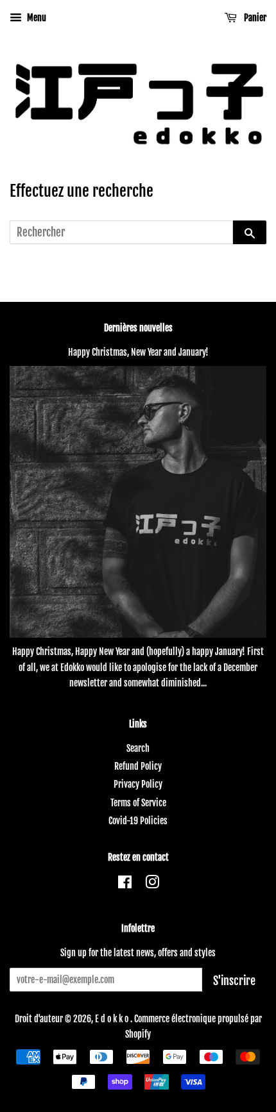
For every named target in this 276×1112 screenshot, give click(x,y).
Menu (35, 17)
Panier (254, 17)
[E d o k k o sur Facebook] (124, 884)
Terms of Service (138, 803)
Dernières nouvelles (138, 327)
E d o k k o (112, 1019)
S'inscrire (234, 981)
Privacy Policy (138, 784)
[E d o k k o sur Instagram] (152, 884)
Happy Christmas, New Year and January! (138, 352)
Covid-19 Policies (138, 821)
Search (138, 748)
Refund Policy (138, 766)
